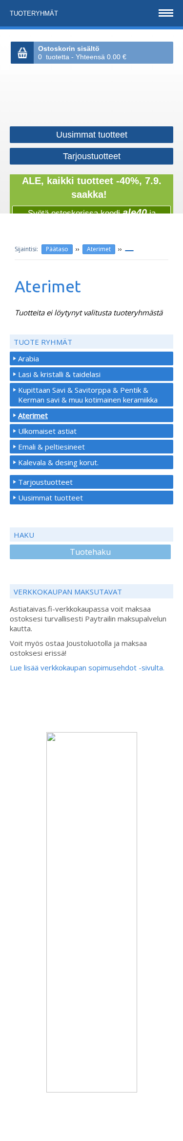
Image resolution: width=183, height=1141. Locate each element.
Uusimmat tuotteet (50, 497)
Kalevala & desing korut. (58, 462)
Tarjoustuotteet (45, 482)
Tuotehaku (90, 552)
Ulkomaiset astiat (47, 431)
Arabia (28, 358)
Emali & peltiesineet (51, 447)
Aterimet (99, 249)
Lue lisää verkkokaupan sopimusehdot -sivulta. (87, 667)
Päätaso (57, 249)
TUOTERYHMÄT (35, 13)
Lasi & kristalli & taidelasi (59, 374)
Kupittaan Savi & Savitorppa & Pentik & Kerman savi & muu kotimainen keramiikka (88, 394)
